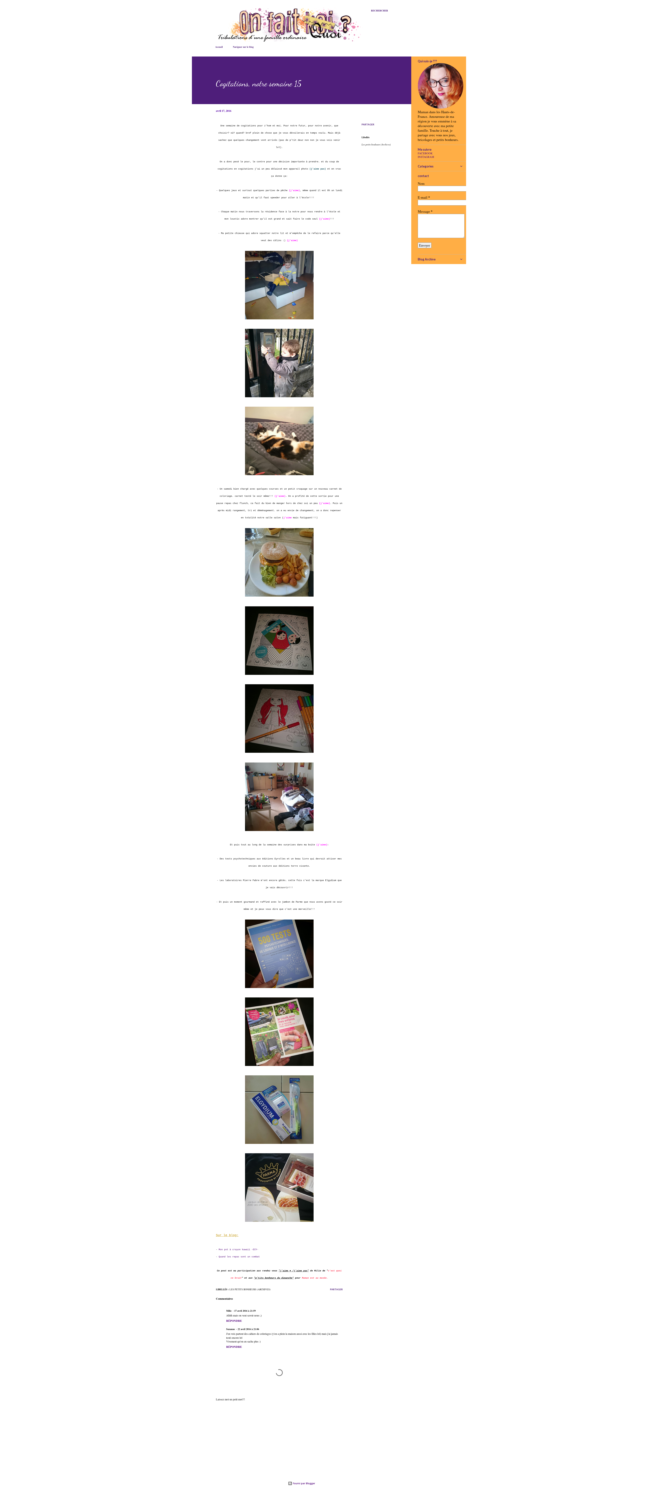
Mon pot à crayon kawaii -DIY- (238, 1249)
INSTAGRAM (426, 157)
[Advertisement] (274, 1429)
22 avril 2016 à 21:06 (248, 1329)
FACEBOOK (425, 153)
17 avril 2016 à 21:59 (245, 1311)
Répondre (234, 1321)
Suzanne (230, 1329)
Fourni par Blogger (303, 1483)
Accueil (219, 47)
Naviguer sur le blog (243, 47)
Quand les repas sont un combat (240, 1256)
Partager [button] (368, 124)
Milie (228, 1311)
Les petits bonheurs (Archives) (376, 144)
